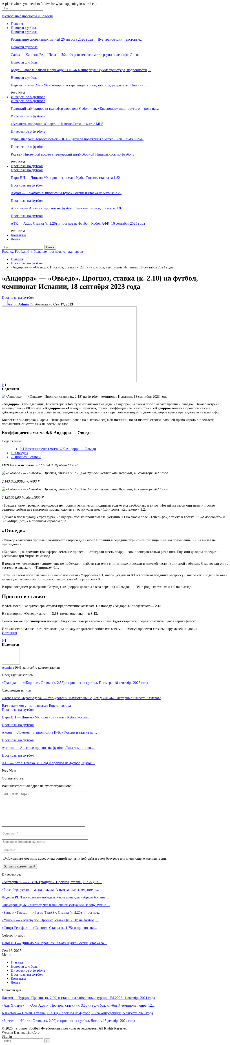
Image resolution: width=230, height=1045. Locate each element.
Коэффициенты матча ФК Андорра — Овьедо (58, 449)
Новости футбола (24, 28)
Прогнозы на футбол (27, 166)
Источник (9, 633)
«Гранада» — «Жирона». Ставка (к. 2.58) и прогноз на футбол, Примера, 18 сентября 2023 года (75, 683)
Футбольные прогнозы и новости (27, 16)
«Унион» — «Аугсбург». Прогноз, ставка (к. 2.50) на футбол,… (50, 920)
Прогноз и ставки (26, 457)
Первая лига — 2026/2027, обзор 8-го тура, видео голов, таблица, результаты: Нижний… (79, 85)
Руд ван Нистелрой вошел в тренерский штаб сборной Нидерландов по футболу (72, 154)
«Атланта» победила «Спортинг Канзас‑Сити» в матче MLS (57, 124)
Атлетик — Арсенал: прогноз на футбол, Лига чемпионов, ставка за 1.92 (67, 208)
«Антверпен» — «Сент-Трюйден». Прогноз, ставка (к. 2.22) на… (52, 882)
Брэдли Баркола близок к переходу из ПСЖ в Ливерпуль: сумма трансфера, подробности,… (81, 70)
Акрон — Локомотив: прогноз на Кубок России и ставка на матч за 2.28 (66, 193)
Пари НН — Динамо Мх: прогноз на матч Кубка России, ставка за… (54, 943)
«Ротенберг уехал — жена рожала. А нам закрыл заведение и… (50, 889)
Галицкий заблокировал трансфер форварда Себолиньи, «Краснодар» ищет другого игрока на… (85, 108)
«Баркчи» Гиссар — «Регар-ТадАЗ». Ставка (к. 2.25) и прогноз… (52, 912)
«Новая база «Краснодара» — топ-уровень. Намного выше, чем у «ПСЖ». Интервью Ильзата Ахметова (81, 698)
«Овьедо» (19, 453)
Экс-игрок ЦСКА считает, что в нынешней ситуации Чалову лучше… (56, 905)
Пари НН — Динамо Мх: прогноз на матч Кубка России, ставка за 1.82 (65, 178)
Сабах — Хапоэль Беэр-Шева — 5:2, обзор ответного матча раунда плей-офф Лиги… (76, 55)
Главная (17, 24)
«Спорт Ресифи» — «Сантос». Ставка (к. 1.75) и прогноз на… (49, 928)
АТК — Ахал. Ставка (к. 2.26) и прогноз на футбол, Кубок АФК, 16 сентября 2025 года (78, 223)
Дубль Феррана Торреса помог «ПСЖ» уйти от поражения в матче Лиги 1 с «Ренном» (77, 139)
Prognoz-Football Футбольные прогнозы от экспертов (42, 251)
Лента (15, 239)
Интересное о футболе (28, 97)
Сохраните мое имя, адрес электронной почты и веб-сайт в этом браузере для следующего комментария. (86, 858)
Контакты (18, 235)
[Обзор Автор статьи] (11, 663)
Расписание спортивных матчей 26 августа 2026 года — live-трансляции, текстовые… (77, 39)
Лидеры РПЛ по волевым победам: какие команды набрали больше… (55, 897)
